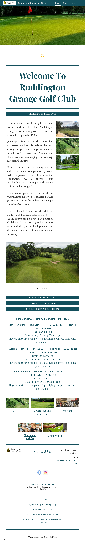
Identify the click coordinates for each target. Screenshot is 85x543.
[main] (42, 87)
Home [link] (58, 3)
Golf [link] (65, 3)
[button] (82, 2)
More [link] (74, 3)
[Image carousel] (42, 265)
